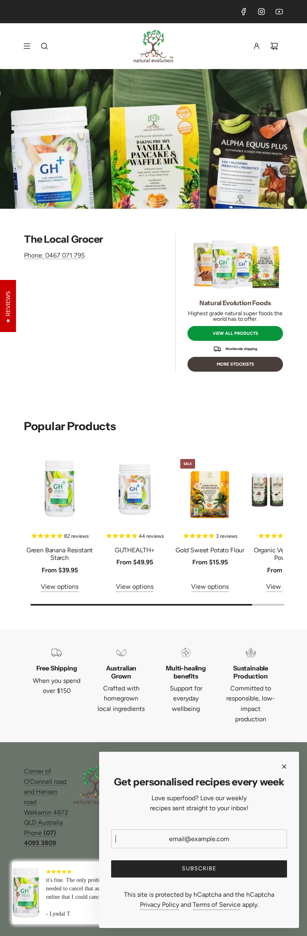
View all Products (235, 333)
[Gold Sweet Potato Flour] (209, 488)
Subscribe (199, 868)
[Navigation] (27, 46)
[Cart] (274, 46)
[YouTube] (279, 12)
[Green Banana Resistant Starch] (59, 488)
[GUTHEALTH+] (134, 488)
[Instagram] (261, 12)
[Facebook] (244, 12)
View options (59, 586)
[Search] (44, 46)
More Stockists (235, 364)
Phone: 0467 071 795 (54, 255)
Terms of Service (217, 904)
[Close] (284, 766)
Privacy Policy (159, 904)
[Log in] (256, 46)
